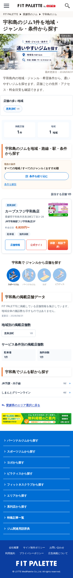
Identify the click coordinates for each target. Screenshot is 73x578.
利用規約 (10, 553)
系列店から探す (17, 506)
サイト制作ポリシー (34, 547)
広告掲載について (58, 553)
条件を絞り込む (38, 176)
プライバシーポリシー (31, 553)
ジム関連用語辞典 (18, 528)
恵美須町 (13, 108)
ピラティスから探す (20, 473)
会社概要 (14, 547)
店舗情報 (15, 244)
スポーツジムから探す (21, 451)
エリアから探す (17, 495)
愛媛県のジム (30, 14)
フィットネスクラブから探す (25, 484)
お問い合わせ (56, 547)
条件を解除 (10, 184)
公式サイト (36, 244)
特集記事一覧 (15, 517)
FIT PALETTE (10, 14)
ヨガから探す (15, 462)
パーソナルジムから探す (22, 440)
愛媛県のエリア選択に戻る (23, 405)
